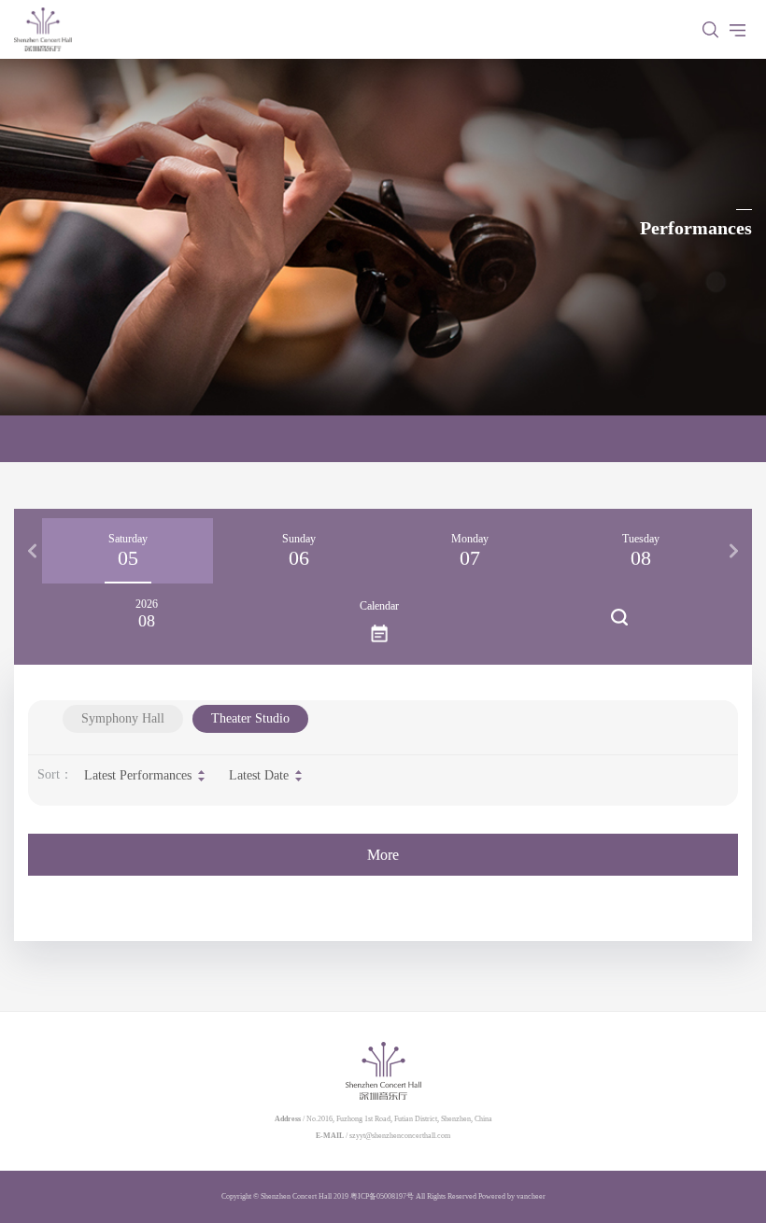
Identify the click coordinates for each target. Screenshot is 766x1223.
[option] (127, 550)
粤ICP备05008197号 (382, 1196)
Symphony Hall (122, 718)
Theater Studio (250, 718)
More (383, 855)
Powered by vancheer (512, 1196)
